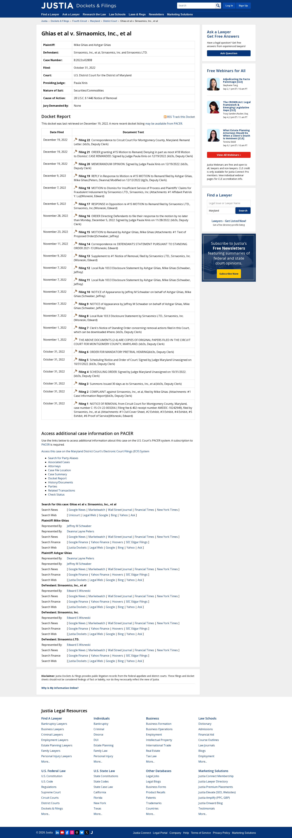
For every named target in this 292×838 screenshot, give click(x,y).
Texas (97, 808)
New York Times (167, 510)
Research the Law (94, 14)
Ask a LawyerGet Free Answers (223, 34)
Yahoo (124, 515)
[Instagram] (72, 832)
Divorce (98, 734)
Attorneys (54, 466)
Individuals (102, 718)
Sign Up (243, 5)
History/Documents (60, 482)
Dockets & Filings (52, 808)
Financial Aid (206, 734)
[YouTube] (62, 832)
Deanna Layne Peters (80, 531)
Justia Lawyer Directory (213, 781)
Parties (52, 486)
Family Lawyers (50, 751)
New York (100, 803)
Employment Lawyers (54, 740)
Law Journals (206, 745)
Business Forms (156, 787)
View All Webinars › (229, 154)
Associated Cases (59, 462)
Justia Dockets (78, 547)
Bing (114, 515)
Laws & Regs (137, 14)
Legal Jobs (152, 776)
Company (175, 832)
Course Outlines (208, 740)
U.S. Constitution (51, 776)
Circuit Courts (50, 798)
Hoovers (117, 542)
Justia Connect (142, 832)
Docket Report (57, 478)
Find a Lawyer (50, 14)
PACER (45, 444)
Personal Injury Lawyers (56, 756)
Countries (152, 808)
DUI (96, 740)
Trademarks (154, 803)
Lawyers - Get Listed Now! (229, 221)
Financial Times (144, 510)
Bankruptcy (101, 724)
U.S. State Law (104, 771)
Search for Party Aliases (63, 458)
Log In (229, 5)
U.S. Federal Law (53, 771)
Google (103, 515)
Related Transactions (61, 490)
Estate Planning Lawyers (56, 745)
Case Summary (57, 474)
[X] (87, 832)
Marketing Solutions (180, 14)
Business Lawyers (52, 729)
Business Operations (159, 729)
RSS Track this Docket (180, 117)
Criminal (99, 729)
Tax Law (151, 756)
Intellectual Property (159, 740)
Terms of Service (201, 832)
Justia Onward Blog (210, 803)
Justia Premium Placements (215, 787)
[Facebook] (67, 832)
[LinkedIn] (57, 832)
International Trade (158, 745)
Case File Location (59, 470)
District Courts (50, 803)
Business (152, 718)
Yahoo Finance (100, 542)
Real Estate (153, 751)
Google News (77, 510)
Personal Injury (103, 756)
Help (186, 832)
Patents (151, 798)
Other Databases (158, 771)
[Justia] (57, 6)
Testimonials (206, 808)
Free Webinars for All (226, 70)
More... (45, 761)
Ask (133, 515)
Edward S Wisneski (78, 591)
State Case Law (103, 787)
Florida (98, 798)
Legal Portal (160, 832)
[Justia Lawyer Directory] (92, 832)
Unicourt (74, 515)
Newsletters (156, 14)
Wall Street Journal (120, 510)
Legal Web (89, 515)
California (100, 792)
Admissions (205, 729)
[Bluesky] (82, 832)
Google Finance (78, 542)
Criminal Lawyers (52, 734)
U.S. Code (47, 781)
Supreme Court (51, 792)
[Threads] (77, 832)
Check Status (56, 494)
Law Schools (117, 14)
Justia (49, 832)
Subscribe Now (228, 273)
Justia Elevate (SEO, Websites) (217, 792)
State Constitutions (106, 776)
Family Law (100, 751)
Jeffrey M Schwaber (79, 526)
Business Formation (158, 724)
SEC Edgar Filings (137, 542)
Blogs (202, 751)
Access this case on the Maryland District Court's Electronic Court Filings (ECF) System (95, 451)
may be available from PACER (163, 123)
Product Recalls (155, 792)
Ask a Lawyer (71, 14)
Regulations (48, 787)
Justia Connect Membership (216, 776)
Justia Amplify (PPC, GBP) (214, 798)
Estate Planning (104, 745)
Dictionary (204, 724)
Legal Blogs (153, 781)
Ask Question (228, 53)
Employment (154, 734)
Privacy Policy (221, 832)
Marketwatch (96, 510)
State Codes (101, 781)
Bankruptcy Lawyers (54, 724)
